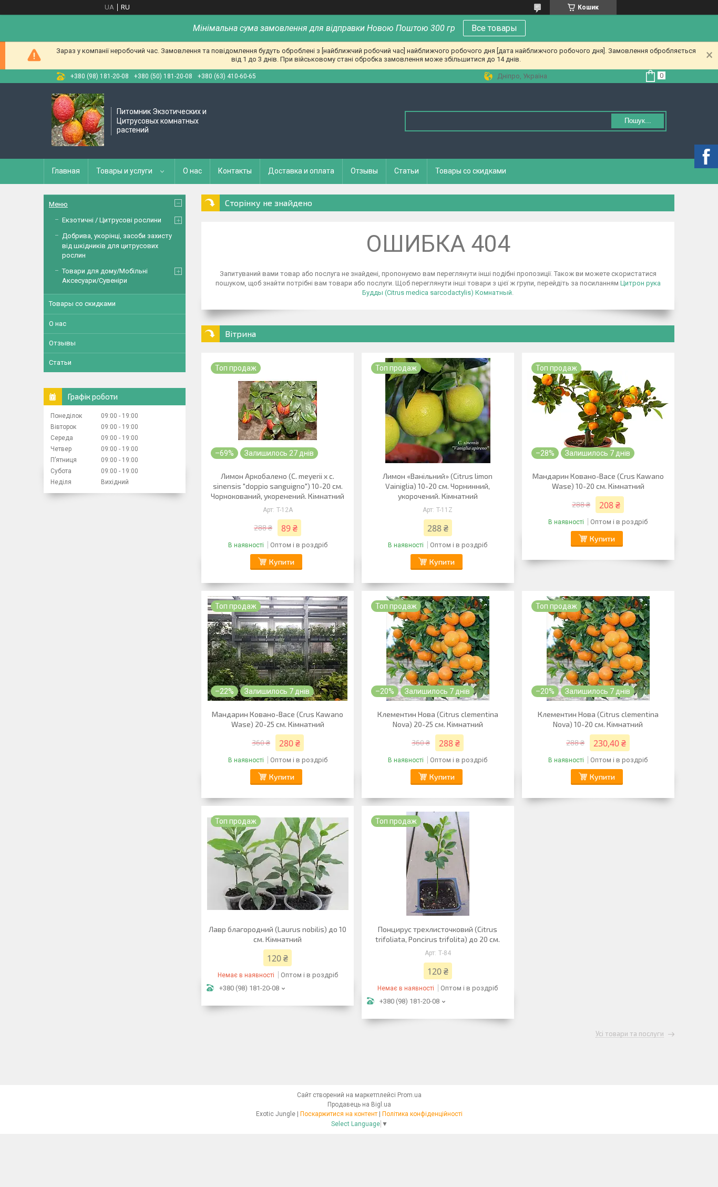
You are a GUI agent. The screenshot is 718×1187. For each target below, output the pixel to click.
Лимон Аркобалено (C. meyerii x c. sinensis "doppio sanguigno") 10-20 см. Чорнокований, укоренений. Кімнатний (277, 486)
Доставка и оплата (301, 171)
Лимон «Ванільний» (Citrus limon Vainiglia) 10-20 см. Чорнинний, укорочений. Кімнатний (438, 486)
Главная (66, 171)
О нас (192, 171)
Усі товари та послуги (630, 1034)
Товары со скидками (470, 171)
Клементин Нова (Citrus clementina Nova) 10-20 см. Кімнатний (598, 719)
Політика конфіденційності (422, 1114)
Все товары (494, 28)
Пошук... (637, 121)
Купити (281, 561)
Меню (58, 204)
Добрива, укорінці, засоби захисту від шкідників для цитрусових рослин (117, 245)
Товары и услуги (124, 171)
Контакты (235, 171)
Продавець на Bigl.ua (359, 1104)
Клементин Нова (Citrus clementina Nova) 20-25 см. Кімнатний (437, 719)
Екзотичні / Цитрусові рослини (111, 220)
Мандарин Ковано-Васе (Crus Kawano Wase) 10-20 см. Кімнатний (598, 481)
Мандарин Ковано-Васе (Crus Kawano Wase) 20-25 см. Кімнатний (277, 719)
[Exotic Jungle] (78, 121)
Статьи (406, 171)
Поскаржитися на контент (338, 1114)
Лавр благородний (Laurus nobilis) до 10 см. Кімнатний (277, 934)
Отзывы (364, 171)
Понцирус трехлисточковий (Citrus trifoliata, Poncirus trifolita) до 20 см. (437, 934)
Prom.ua (409, 1095)
